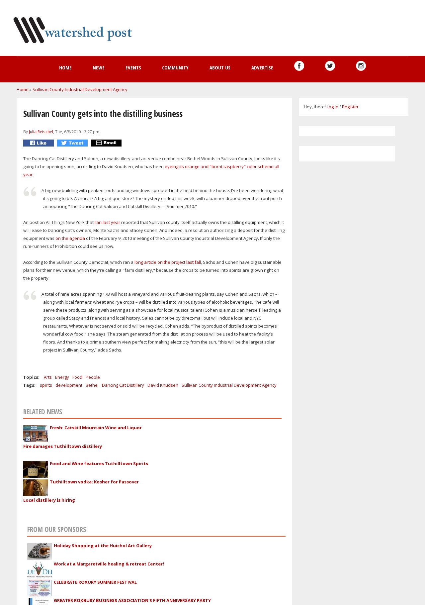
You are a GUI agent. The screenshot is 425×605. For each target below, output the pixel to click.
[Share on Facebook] (39, 143)
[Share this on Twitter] (73, 143)
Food (77, 377)
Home (65, 67)
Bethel (92, 385)
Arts (48, 377)
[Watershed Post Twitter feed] (330, 66)
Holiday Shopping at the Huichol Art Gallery (103, 546)
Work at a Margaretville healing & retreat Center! (109, 564)
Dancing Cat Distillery (123, 385)
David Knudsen (162, 385)
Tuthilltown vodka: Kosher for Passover (94, 482)
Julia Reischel (41, 131)
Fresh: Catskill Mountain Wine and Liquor (96, 428)
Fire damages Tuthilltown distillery (62, 446)
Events (133, 67)
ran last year (107, 222)
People (93, 377)
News (99, 67)
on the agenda (70, 238)
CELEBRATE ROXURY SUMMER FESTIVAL (95, 582)
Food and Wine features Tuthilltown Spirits (99, 463)
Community (175, 67)
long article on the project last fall (167, 262)
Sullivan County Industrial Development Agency (80, 89)
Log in (332, 107)
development (68, 385)
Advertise (262, 67)
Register (350, 107)
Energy (62, 377)
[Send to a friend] (107, 143)
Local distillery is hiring (49, 500)
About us (220, 67)
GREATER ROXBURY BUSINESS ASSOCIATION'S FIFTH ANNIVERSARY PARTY (132, 600)
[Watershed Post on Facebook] (299, 66)
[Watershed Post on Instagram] (361, 66)
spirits (46, 385)
